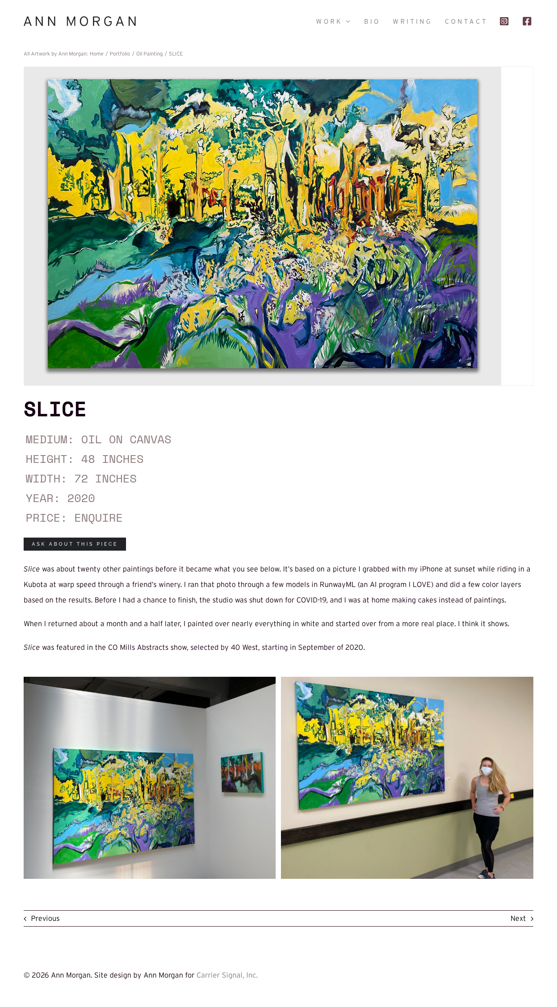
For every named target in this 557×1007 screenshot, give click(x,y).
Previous (45, 918)
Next (518, 918)
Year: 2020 (60, 498)
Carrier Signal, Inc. (227, 975)
